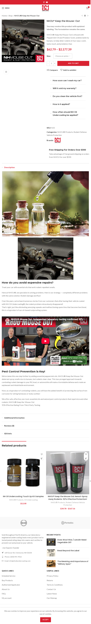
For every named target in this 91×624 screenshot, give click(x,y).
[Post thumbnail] (51, 542)
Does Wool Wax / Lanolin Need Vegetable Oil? (71, 541)
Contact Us (51, 589)
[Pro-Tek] (24, 523)
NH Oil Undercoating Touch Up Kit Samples (23, 496)
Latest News (52, 593)
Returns (50, 580)
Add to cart (73, 63)
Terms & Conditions (55, 585)
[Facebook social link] (43, 2)
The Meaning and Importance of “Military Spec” (72, 562)
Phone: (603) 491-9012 (13, 557)
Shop (11, 15)
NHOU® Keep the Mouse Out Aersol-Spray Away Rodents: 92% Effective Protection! (67, 497)
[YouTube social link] (47, 2)
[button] (4, 48)
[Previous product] (82, 15)
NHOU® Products (65, 132)
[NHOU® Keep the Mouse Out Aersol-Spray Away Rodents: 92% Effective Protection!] (67, 472)
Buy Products (7, 580)
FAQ (4, 593)
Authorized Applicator (11, 585)
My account (6, 598)
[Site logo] (45, 8)
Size (48, 56)
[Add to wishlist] (42, 454)
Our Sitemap (52, 598)
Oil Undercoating (31, 500)
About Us (6, 589)
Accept (46, 620)
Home (4, 15)
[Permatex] (67, 523)
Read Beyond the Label (68, 550)
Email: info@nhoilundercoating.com (17, 561)
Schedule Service (8, 576)
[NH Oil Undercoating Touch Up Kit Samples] (23, 472)
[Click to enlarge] (6, 72)
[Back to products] (85, 15)
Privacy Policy (52, 576)
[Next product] (87, 15)
